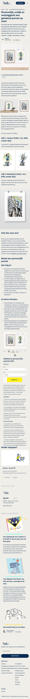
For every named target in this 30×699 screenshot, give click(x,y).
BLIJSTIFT (7, 696)
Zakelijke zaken (19, 670)
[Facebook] (14, 498)
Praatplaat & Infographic (8, 666)
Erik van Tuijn (10, 630)
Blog (6, 9)
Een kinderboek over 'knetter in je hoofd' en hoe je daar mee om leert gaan (14, 539)
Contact (3, 664)
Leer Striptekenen (20, 673)
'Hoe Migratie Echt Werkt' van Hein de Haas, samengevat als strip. (13, 581)
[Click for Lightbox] (9, 106)
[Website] (16, 498)
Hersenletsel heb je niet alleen (14, 627)
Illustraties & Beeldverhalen (17, 9)
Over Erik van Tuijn (20, 666)
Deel (3, 77)
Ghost (22, 696)
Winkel (21, 75)
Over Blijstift (18, 664)
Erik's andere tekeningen (22, 668)
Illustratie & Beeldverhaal (8, 668)
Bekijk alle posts (7, 505)
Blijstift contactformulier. (19, 253)
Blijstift (7, 38)
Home (2, 9)
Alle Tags (17, 682)
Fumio (26, 696)
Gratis (16, 680)
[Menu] (27, 3)
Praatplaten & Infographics (13, 624)
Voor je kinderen (19, 675)
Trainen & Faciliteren (7, 673)
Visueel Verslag (5, 670)
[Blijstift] (2, 39)
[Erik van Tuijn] (4, 631)
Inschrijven (20, 3)
